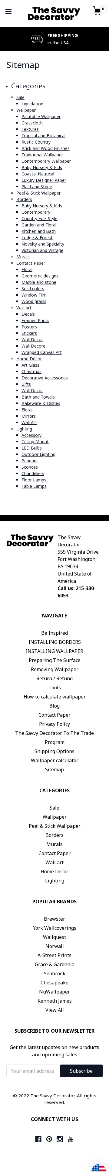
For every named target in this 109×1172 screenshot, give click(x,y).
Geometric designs (39, 276)
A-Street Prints (54, 955)
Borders (24, 199)
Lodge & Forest (37, 237)
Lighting (24, 429)
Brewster (54, 919)
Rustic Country (36, 142)
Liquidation (32, 104)
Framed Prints (35, 320)
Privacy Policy (54, 724)
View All (54, 1010)
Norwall (54, 946)
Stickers (29, 333)
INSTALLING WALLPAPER (54, 651)
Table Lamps (34, 486)
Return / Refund (54, 678)
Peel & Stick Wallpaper (38, 193)
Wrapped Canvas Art (41, 352)
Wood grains (33, 301)
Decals (28, 314)
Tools (54, 687)
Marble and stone (38, 282)
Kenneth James (55, 1000)
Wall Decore (33, 346)
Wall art (23, 308)
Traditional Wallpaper (42, 155)
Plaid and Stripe (36, 186)
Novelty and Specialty (42, 244)
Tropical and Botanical (43, 135)
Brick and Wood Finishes (45, 148)
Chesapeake (54, 982)
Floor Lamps (33, 480)
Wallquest (54, 937)
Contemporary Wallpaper (46, 161)
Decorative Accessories (44, 378)
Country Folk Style (39, 218)
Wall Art (29, 422)
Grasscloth (32, 123)
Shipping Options (54, 751)
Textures (30, 129)
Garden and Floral (38, 225)
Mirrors (28, 416)
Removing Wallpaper (54, 669)
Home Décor (29, 359)
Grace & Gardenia (54, 964)
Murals (23, 257)
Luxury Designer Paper (43, 180)
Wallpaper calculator (54, 760)
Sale (20, 97)
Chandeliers (32, 473)
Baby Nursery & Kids (41, 167)
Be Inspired (54, 633)
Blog (54, 705)
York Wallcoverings (54, 928)
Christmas (31, 371)
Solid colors (32, 288)
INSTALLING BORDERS (54, 642)
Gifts (26, 384)
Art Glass (30, 365)
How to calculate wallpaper (55, 696)
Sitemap (54, 769)
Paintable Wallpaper (41, 116)
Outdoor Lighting (38, 454)
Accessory (31, 435)
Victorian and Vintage (42, 250)
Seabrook (54, 973)
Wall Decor (32, 339)
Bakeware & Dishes (40, 403)
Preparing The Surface (55, 660)
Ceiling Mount (35, 441)
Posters (29, 327)
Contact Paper (30, 263)
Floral (26, 269)
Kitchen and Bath (38, 231)
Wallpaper (26, 110)
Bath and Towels (38, 397)
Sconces (29, 467)
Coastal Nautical (37, 174)
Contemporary (35, 212)
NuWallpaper (54, 991)
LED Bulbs (31, 448)
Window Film (34, 295)
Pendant (29, 461)
